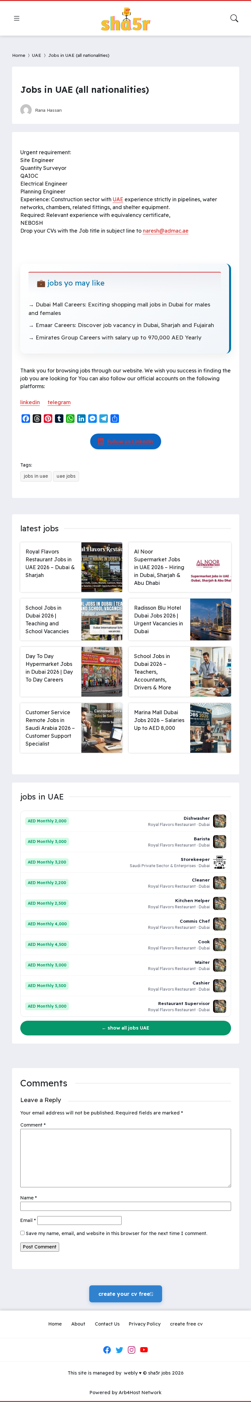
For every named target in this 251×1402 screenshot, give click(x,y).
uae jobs (66, 476)
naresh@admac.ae (166, 230)
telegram (59, 402)
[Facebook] (107, 1350)
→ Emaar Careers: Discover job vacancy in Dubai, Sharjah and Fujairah (121, 325)
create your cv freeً (125, 1294)
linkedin (30, 402)
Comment (33, 1125)
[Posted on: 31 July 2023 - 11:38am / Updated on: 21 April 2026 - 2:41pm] (73, 110)
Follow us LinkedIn (130, 441)
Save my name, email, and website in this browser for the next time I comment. (116, 1233)
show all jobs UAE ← (125, 1028)
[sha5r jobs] (125, 18)
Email (28, 1220)
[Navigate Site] (17, 18)
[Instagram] (131, 1350)
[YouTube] (144, 1350)
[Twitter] (119, 1350)
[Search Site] (234, 18)
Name (28, 1198)
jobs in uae (36, 476)
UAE (36, 55)
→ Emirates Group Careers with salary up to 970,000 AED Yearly (114, 337)
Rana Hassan (48, 110)
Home (18, 55)
